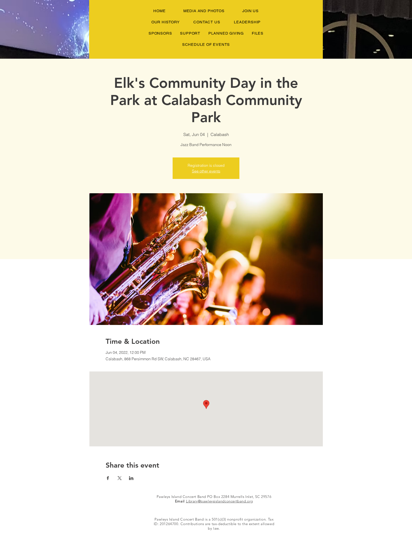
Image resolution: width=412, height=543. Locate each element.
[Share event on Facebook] (108, 478)
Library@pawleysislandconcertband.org (219, 501)
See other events (206, 171)
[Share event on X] (119, 478)
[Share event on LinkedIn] (131, 478)
